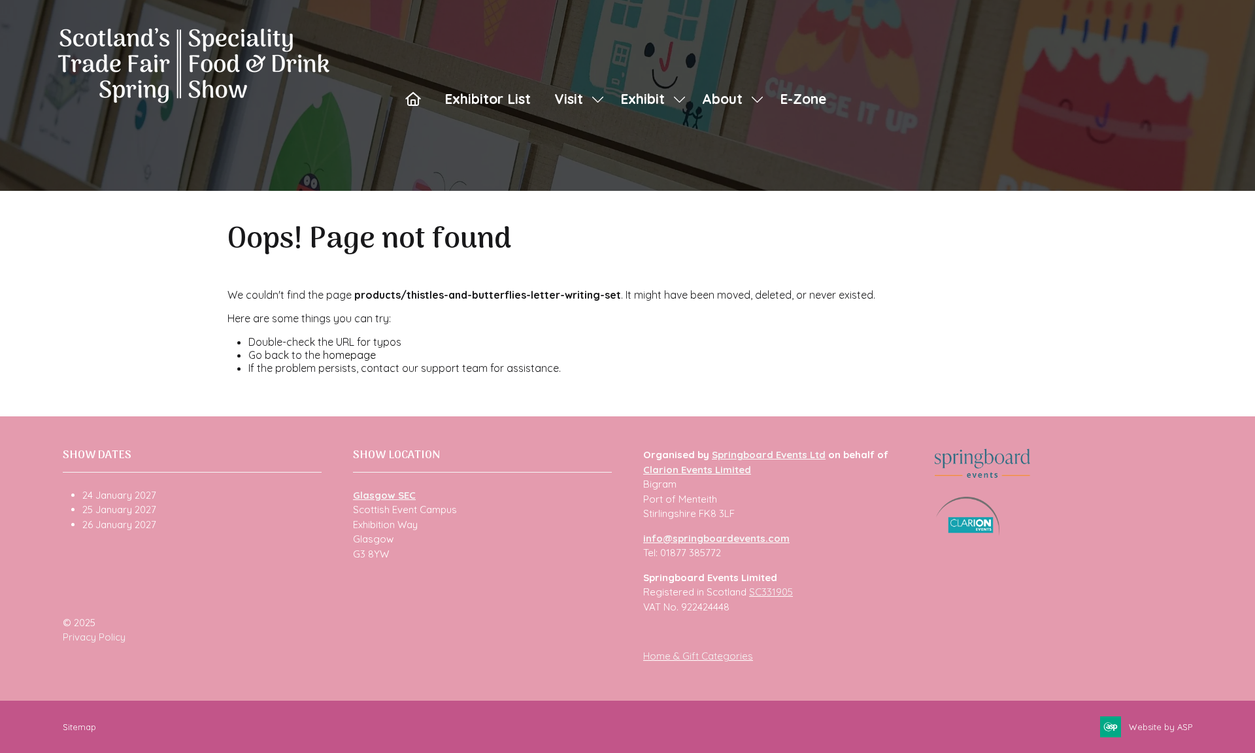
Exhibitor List (487, 98)
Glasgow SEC (384, 495)
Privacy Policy (94, 637)
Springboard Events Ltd (769, 454)
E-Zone (803, 98)
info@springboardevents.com (716, 538)
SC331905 (771, 592)
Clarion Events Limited (697, 469)
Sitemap (79, 727)
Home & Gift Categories (698, 656)
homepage (349, 354)
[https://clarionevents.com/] (967, 532)
